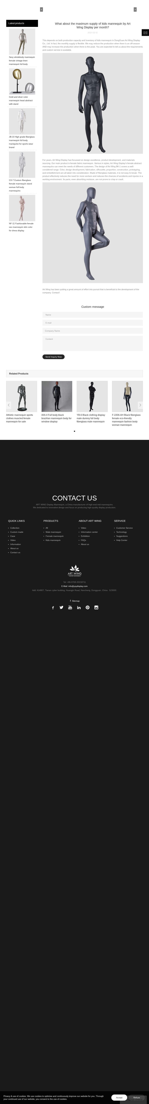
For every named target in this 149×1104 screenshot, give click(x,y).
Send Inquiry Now (53, 357)
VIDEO (125, 9)
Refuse (136, 1097)
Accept (119, 1097)
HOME (48, 9)
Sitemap (75, 601)
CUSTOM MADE (96, 9)
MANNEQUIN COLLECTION (69, 9)
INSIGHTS (113, 9)
